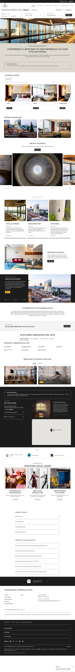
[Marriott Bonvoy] (71, 1)
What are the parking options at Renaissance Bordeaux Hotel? (28, 556)
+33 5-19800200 (68, 9)
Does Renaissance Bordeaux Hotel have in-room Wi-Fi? (26, 561)
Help (15, 650)
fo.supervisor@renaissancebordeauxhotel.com (49, 600)
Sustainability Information (20, 532)
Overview (33, 5)
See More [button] (48, 56)
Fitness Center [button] (43, 349)
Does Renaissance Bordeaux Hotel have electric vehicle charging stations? (31, 571)
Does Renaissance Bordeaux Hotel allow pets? (25, 550)
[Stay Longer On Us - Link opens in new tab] (20, 128)
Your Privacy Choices (43, 649)
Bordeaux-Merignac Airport (11, 412)
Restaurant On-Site (26, 346)
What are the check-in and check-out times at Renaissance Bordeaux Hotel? (31, 545)
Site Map (5, 650)
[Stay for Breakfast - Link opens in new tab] (54, 128)
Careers (13, 649)
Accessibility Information (20, 526)
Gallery (72, 5)
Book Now (37, 149)
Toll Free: (43, 598)
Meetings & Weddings (65, 5)
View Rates (9, 108)
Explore (7, 292)
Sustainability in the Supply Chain (61, 649)
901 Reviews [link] (34, 9)
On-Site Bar (59, 346)
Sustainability (8, 346)
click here (68, 669)
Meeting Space (26, 349)
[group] (37, 288)
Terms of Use (18, 649)
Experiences (56, 5)
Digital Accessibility (51, 649)
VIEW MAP (59, 9)
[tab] (24, 338)
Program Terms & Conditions (26, 649)
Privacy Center (34, 649)
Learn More (8, 79)
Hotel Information (18, 516)
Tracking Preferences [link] (7, 649)
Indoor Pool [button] (42, 346)
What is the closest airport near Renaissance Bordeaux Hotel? (28, 566)
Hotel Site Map (10, 650)
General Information (19, 521)
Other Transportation (10, 416)
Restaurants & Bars (48, 5)
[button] (63, 1)
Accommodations (40, 5)
